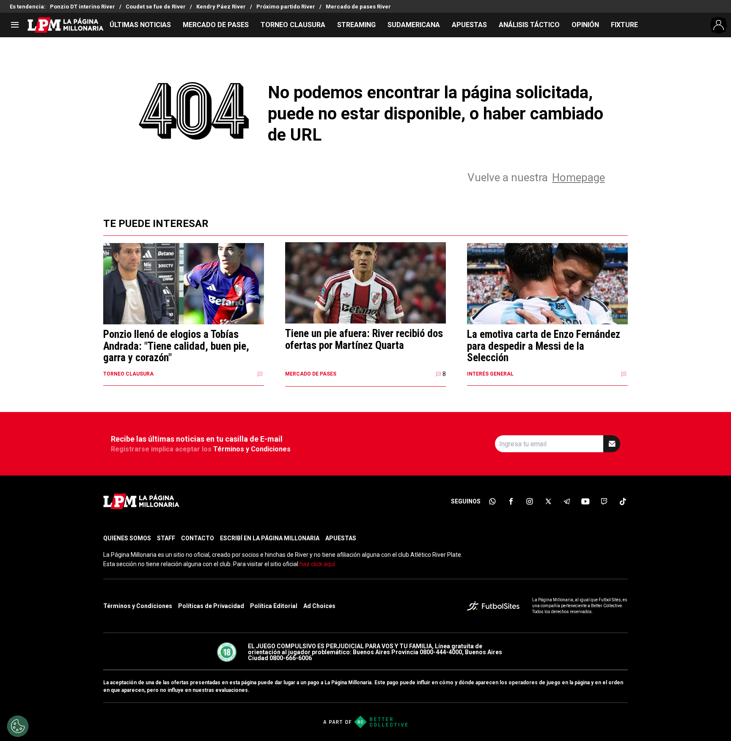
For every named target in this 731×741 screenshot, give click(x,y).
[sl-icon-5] (567, 501)
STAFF (166, 538)
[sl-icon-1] (492, 501)
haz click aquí (317, 564)
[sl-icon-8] (623, 501)
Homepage (578, 177)
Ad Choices (319, 606)
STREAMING (356, 25)
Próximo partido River (285, 6)
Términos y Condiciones (252, 449)
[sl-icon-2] (511, 501)
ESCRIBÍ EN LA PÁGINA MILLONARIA (269, 538)
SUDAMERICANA (413, 25)
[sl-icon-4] (548, 501)
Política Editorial (273, 606)
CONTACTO (197, 538)
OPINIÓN (585, 25)
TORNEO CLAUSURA (293, 25)
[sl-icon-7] (604, 501)
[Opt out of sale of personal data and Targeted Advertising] (17, 726)
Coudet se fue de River (156, 6)
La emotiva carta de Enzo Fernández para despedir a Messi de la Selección (543, 346)
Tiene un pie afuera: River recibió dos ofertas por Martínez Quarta (364, 339)
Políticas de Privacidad (211, 606)
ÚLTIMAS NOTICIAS (140, 25)
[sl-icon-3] (530, 501)
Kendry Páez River (221, 6)
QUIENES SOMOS (127, 538)
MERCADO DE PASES (216, 25)
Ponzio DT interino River (82, 6)
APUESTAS (469, 25)
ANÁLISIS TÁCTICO (529, 25)
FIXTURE (624, 25)
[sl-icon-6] (585, 501)
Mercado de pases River (358, 6)
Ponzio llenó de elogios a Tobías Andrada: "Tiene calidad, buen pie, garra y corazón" (176, 346)
